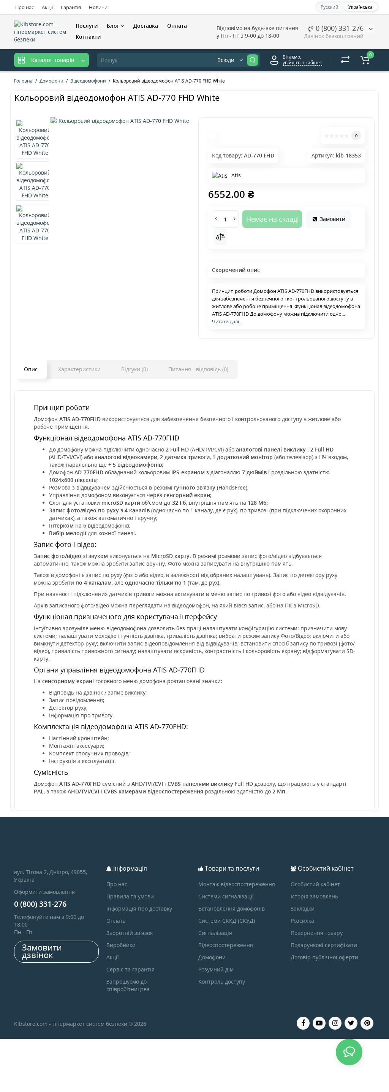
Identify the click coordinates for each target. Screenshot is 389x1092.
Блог (114, 25)
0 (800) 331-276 (339, 28)
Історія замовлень (314, 896)
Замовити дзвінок (42, 950)
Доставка (145, 25)
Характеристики (79, 369)
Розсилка (302, 920)
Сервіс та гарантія (130, 969)
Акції (47, 7)
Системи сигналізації (226, 896)
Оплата (177, 25)
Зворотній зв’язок (129, 932)
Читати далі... (227, 321)
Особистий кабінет (315, 884)
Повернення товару (317, 932)
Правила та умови (130, 896)
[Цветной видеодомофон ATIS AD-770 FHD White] (121, 121)
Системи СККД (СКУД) (226, 920)
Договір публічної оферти (324, 957)
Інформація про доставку (139, 908)
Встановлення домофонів (231, 908)
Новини (98, 7)
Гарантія (71, 7)
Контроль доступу (221, 981)
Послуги (87, 25)
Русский (329, 7)
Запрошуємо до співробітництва (128, 985)
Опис (31, 369)
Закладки (303, 908)
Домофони (212, 957)
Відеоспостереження (225, 945)
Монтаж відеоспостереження (236, 884)
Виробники (121, 945)
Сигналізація (215, 932)
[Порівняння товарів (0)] (345, 60)
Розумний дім (216, 969)
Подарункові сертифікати (324, 945)
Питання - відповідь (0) (198, 369)
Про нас (24, 7)
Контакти (88, 36)
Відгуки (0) (134, 369)
